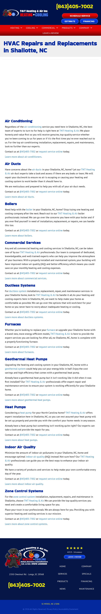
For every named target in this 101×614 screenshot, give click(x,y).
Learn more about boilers (18, 235)
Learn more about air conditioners (23, 156)
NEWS (62, 588)
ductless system (17, 291)
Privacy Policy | (53, 609)
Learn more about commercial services (25, 278)
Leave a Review (51, 33)
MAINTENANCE (86, 588)
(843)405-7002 (74, 6)
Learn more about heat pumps (21, 440)
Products (67, 27)
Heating (14, 27)
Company (84, 27)
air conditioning (33, 126)
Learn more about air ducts (19, 196)
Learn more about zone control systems (26, 524)
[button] (21, 27)
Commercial (48, 27)
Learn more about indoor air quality (24, 484)
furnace (51, 330)
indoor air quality (35, 456)
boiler (29, 209)
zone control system (24, 496)
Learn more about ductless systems (24, 317)
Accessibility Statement (68, 609)
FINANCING (86, 581)
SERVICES (62, 573)
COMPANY (87, 566)
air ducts (37, 169)
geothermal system (15, 368)
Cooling (30, 27)
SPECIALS (86, 573)
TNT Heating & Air (69, 130)
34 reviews (78, 552)
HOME (62, 566)
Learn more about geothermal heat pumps (27, 400)
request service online (51, 151)
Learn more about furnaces (19, 352)
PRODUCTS (62, 581)
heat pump (26, 412)
